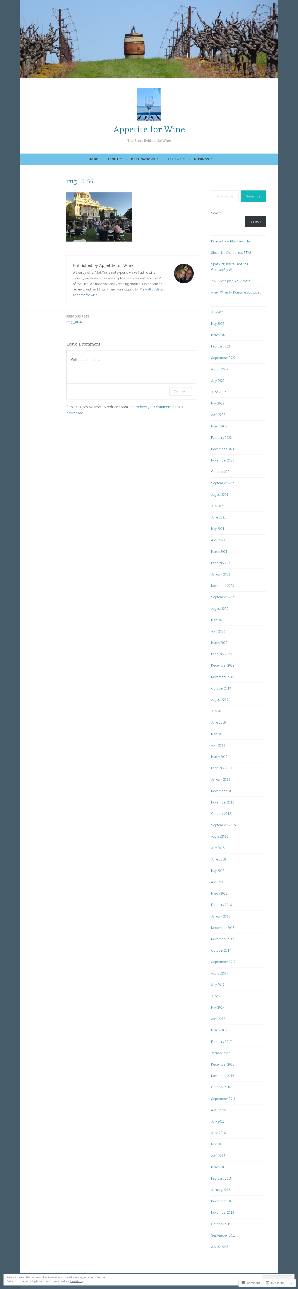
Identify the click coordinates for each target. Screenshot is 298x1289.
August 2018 (219, 836)
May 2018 (217, 870)
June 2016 (218, 1132)
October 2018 (221, 813)
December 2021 (222, 449)
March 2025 (219, 335)
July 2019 (217, 711)
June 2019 (218, 722)
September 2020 (223, 597)
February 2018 (221, 904)
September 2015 (223, 1235)
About (113, 159)
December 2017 (222, 927)
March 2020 (219, 642)
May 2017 (217, 1007)
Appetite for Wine (149, 130)
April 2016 (218, 1155)
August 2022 (219, 369)
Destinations (143, 159)
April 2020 (218, 631)
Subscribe (253, 196)
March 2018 (219, 893)
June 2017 (218, 996)
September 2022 (223, 357)
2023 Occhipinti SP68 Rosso (230, 281)
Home (93, 159)
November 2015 (222, 1212)
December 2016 (222, 1064)
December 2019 (222, 665)
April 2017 (218, 1018)
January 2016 (220, 1189)
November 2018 (222, 802)
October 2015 (221, 1224)
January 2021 (220, 574)
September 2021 (223, 483)
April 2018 (218, 882)
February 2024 (221, 346)
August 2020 (219, 608)
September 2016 (223, 1098)
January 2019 (220, 779)
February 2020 (221, 654)
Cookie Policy (76, 1281)
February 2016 (221, 1178)
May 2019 (217, 734)
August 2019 (219, 699)
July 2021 (217, 506)
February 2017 (221, 1041)
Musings (201, 159)
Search (216, 213)
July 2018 (217, 847)
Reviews (175, 159)
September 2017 (223, 961)
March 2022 (219, 426)
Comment (181, 391)
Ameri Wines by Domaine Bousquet (235, 292)
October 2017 (221, 950)
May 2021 (217, 528)
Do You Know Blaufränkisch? (230, 241)
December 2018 (222, 791)
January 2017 (220, 1053)
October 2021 (221, 471)
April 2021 (218, 540)
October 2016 (221, 1087)
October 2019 (221, 688)
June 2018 (218, 859)
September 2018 (223, 825)
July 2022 (217, 380)
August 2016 (219, 1110)
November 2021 (222, 460)
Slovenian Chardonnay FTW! (231, 252)
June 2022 (218, 392)
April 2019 (218, 745)
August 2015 (219, 1246)
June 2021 (218, 517)
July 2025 (217, 312)
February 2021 (221, 563)
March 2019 (219, 756)
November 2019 (222, 677)
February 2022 (221, 437)
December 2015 (222, 1201)
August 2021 (219, 494)
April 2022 (218, 414)
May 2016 (217, 1144)
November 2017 (222, 939)
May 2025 (217, 323)
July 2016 (217, 1121)
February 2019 (221, 768)
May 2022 (217, 403)
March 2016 (219, 1167)
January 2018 (220, 916)
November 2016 (222, 1075)
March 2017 (219, 1030)
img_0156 (77, 319)
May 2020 (217, 620)
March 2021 (219, 551)
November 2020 (222, 585)
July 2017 (217, 984)
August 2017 (219, 973)
